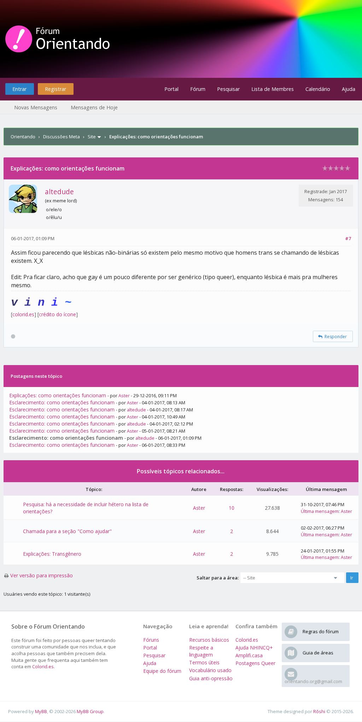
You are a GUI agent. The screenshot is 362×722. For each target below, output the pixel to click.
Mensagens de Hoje (94, 107)
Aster (124, 395)
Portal (171, 89)
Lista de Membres (272, 89)
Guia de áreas (318, 652)
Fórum (197, 89)
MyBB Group (90, 711)
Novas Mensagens (35, 107)
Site (92, 136)
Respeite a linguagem (201, 651)
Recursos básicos (209, 639)
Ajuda (348, 89)
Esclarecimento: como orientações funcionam (62, 402)
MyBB (41, 711)
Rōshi (319, 711)
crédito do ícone (57, 314)
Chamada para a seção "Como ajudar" (67, 531)
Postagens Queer (255, 663)
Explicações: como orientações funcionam (57, 395)
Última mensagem (320, 511)
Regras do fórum (321, 631)
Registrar (55, 89)
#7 (348, 238)
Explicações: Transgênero (52, 553)
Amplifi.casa (249, 655)
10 (231, 507)
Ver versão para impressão (41, 575)
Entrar (19, 89)
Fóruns (151, 639)
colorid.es (23, 314)
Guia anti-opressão (211, 678)
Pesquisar (228, 89)
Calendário (317, 89)
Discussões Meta (61, 136)
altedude (59, 191)
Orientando (23, 136)
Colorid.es (43, 666)
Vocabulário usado (210, 670)
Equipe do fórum (162, 671)
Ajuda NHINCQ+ (254, 647)
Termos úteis (204, 662)
